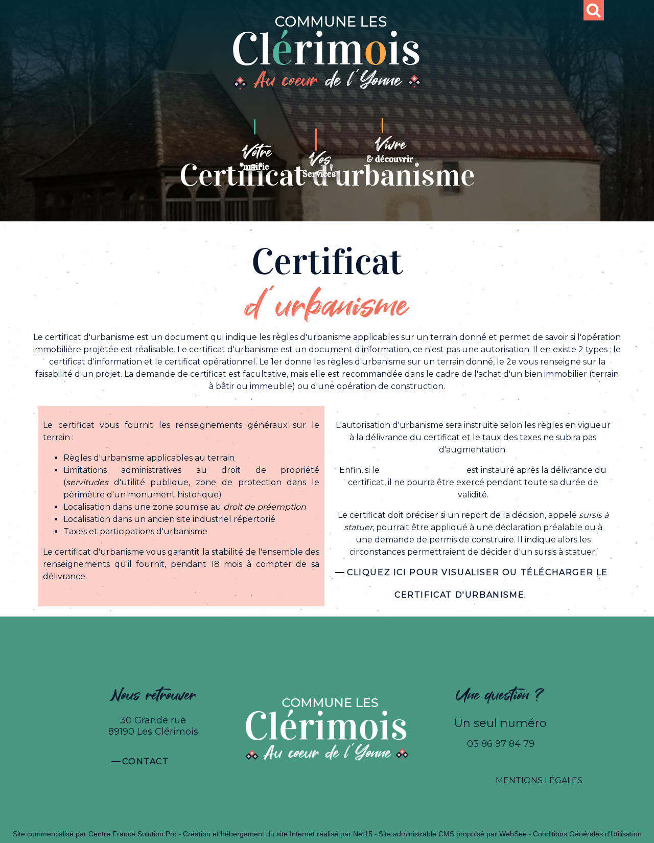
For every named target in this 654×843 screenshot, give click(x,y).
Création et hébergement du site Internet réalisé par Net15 (277, 834)
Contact (145, 761)
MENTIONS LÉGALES (539, 780)
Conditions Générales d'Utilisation (587, 834)
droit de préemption (423, 470)
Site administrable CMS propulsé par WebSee (453, 834)
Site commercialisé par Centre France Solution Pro (95, 834)
